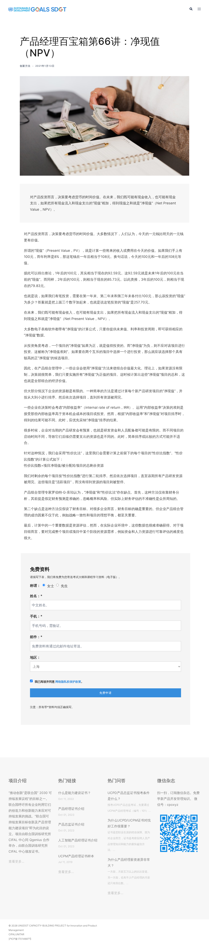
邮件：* (36, 637)
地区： (35, 657)
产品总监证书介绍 (71, 824)
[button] (190, 9)
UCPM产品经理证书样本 (76, 856)
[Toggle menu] (199, 9)
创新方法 (25, 65)
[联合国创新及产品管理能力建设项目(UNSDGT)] (37, 9)
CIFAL (12, 934)
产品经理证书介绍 (71, 809)
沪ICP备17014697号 (20, 938)
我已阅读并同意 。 (59, 681)
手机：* (36, 616)
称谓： (35, 586)
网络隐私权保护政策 (68, 681)
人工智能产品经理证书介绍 (77, 840)
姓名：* (36, 596)
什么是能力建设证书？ (74, 793)
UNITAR (19, 934)
